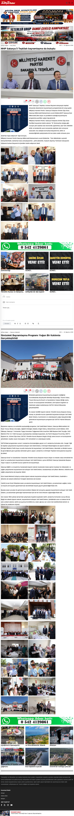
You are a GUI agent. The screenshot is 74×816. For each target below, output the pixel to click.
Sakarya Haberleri (15, 332)
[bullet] (28, 323)
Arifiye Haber (4, 45)
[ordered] (25, 323)
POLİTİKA (13, 45)
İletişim (3, 798)
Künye (3, 793)
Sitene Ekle (4, 796)
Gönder (7, 323)
